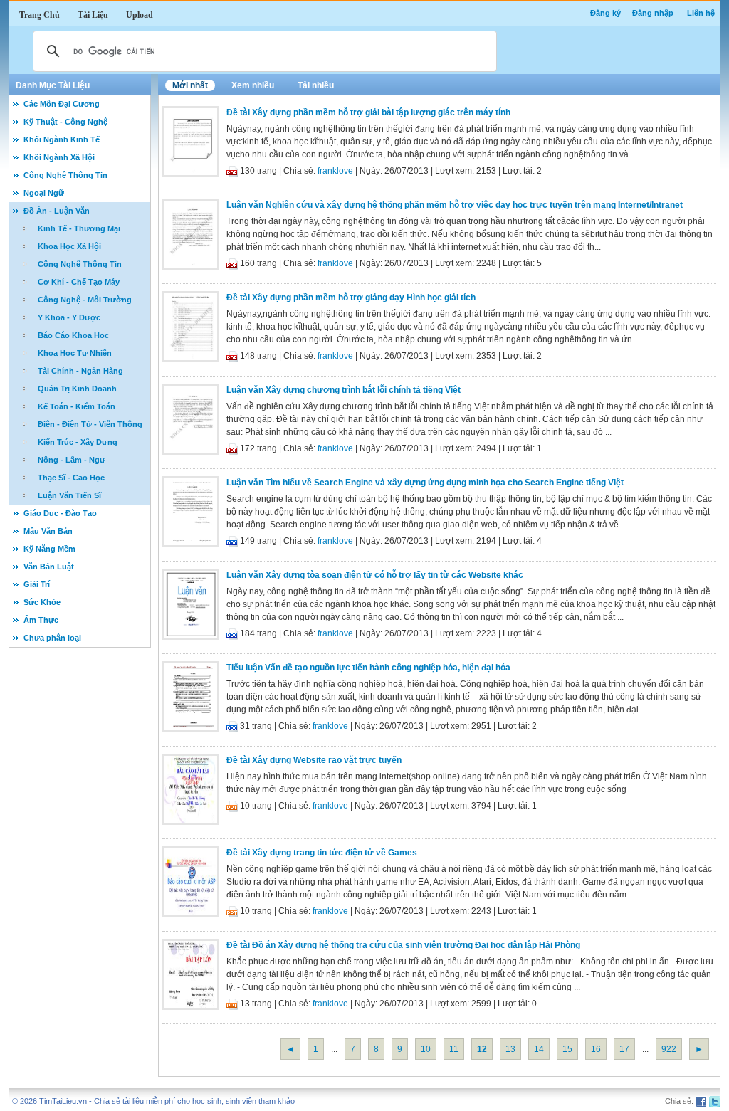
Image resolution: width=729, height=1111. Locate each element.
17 (624, 1049)
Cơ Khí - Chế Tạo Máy (79, 282)
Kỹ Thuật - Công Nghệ (65, 121)
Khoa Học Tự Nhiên (75, 353)
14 (539, 1049)
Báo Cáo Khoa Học (73, 335)
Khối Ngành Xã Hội (59, 157)
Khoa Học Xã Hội (69, 246)
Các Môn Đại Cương (61, 104)
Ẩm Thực (40, 620)
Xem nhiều (252, 85)
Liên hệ (701, 13)
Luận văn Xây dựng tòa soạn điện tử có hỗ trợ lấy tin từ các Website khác (374, 575)
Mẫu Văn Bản (48, 531)
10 (426, 1049)
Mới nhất (190, 85)
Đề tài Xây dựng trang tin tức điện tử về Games (321, 853)
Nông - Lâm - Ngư (71, 460)
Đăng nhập (652, 13)
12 (482, 1049)
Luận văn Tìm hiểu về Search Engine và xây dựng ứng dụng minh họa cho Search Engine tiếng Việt (425, 483)
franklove (335, 171)
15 (567, 1049)
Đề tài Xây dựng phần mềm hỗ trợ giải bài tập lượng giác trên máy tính (368, 112)
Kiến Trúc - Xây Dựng (77, 442)
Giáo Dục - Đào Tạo (60, 513)
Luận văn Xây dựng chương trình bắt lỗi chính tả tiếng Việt (343, 390)
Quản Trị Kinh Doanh (77, 388)
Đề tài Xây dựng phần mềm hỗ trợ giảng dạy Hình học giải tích (351, 297)
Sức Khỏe (42, 602)
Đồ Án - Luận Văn (56, 210)
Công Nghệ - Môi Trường (85, 299)
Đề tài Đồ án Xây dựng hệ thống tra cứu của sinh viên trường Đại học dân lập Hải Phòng (403, 945)
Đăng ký (605, 13)
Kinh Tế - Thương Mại (79, 228)
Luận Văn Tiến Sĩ (69, 495)
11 (453, 1049)
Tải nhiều (316, 85)
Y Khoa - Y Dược (69, 317)
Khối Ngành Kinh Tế (61, 139)
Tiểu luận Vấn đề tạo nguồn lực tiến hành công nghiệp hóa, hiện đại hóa (368, 668)
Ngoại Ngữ (43, 193)
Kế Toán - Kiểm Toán (76, 406)
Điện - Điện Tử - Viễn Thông (90, 424)
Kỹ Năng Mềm (49, 548)
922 (668, 1049)
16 (596, 1049)
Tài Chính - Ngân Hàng (80, 371)
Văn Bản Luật (48, 566)
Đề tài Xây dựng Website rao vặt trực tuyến (314, 760)
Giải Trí (36, 584)
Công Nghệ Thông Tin (65, 175)
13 (510, 1049)
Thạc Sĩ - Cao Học (71, 477)
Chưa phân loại (52, 637)
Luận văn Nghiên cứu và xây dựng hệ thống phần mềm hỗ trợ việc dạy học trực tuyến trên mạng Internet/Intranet (454, 205)
